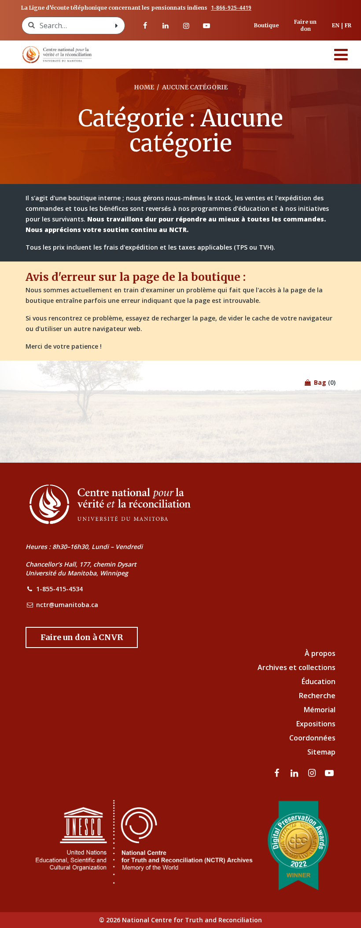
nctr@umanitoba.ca (67, 604)
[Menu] (341, 54)
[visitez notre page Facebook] (145, 25)
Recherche (317, 695)
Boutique (266, 25)
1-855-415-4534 (59, 589)
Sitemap (321, 752)
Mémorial (319, 709)
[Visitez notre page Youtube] (206, 25)
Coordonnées (312, 738)
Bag (319, 382)
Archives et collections (296, 667)
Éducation (318, 681)
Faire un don (305, 25)
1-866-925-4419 (231, 7)
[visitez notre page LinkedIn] (165, 25)
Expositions (315, 724)
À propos (320, 653)
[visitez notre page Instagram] (186, 25)
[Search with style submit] (117, 25)
